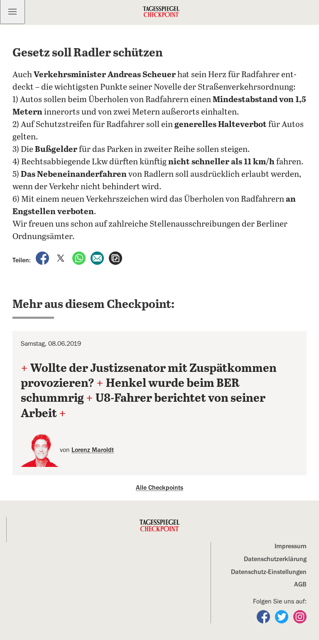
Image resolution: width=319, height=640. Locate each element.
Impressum (291, 546)
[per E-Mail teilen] (98, 257)
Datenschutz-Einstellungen (269, 572)
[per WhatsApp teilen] (79, 257)
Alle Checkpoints (159, 487)
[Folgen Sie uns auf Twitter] (282, 616)
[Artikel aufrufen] (115, 257)
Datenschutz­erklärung (275, 559)
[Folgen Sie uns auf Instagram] (300, 616)
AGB (300, 584)
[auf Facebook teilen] (43, 257)
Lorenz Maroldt (92, 450)
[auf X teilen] (61, 257)
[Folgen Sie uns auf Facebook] (264, 616)
